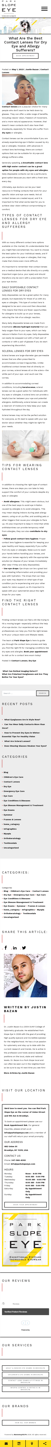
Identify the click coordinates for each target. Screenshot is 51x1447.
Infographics (10, 829)
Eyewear (8, 815)
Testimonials (10, 843)
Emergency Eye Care (14, 791)
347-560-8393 (18, 1160)
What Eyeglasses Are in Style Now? (22, 719)
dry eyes (6, 133)
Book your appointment (36, 651)
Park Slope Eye (22, 640)
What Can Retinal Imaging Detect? (20, 671)
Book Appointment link (15, 1125)
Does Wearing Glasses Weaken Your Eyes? (25, 746)
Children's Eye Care (13, 777)
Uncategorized (11, 848)
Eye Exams (9, 810)
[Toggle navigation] (44, 9)
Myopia (7, 833)
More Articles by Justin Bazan (19, 1073)
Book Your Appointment (25, 1205)
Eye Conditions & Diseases (17, 800)
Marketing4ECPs (20, 1434)
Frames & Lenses (12, 819)
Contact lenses (9, 106)
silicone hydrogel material (26, 327)
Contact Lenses (19, 660)
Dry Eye (32, 660)
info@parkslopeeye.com (16, 1132)
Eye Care (8, 796)
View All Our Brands (25, 1423)
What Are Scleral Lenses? (17, 741)
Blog (6, 772)
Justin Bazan (32, 69)
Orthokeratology (12, 838)
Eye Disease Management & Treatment (23, 805)
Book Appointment (25, 56)
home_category (12, 824)
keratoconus (28, 387)
